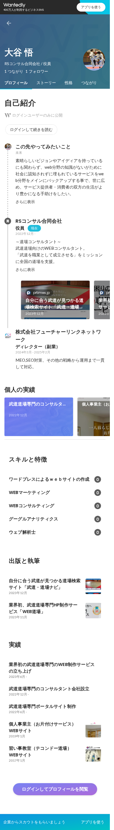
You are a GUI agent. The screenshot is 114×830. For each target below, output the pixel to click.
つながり (89, 82)
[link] (55, 300)
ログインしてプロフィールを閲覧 (55, 789)
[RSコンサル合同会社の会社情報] (7, 221)
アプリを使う (91, 7)
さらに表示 (25, 202)
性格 (68, 82)
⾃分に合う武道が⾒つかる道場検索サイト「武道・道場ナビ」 (54, 303)
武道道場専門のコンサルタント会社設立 (38, 404)
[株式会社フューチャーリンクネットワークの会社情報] (7, 335)
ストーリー (46, 82)
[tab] (16, 82)
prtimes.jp (41, 292)
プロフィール (16, 82)
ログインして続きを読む (31, 129)
